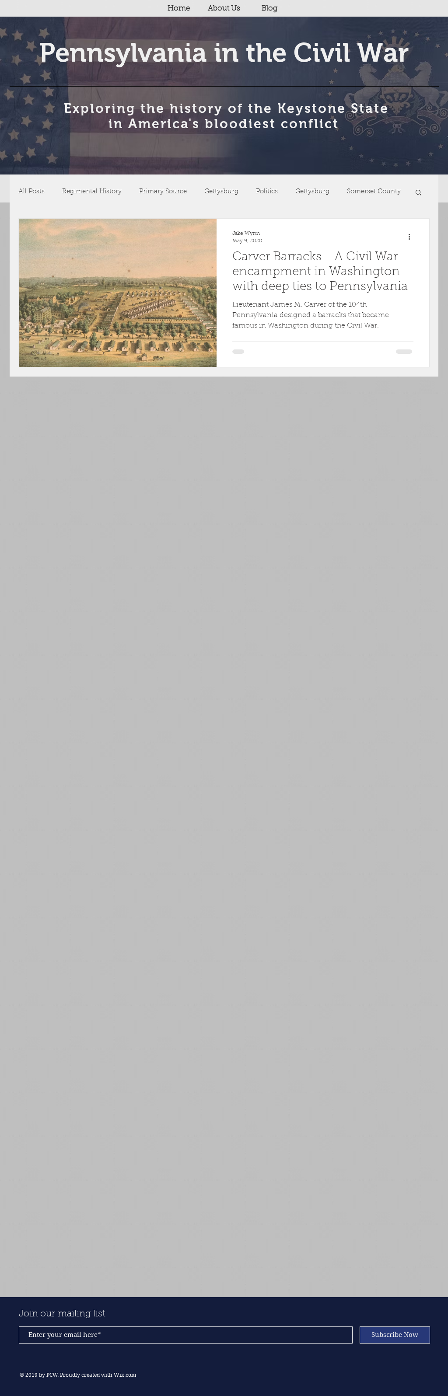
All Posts (31, 191)
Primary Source (163, 191)
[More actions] (412, 236)
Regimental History (92, 191)
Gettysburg (221, 191)
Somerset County (374, 191)
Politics (267, 191)
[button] (418, 193)
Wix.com (125, 1375)
